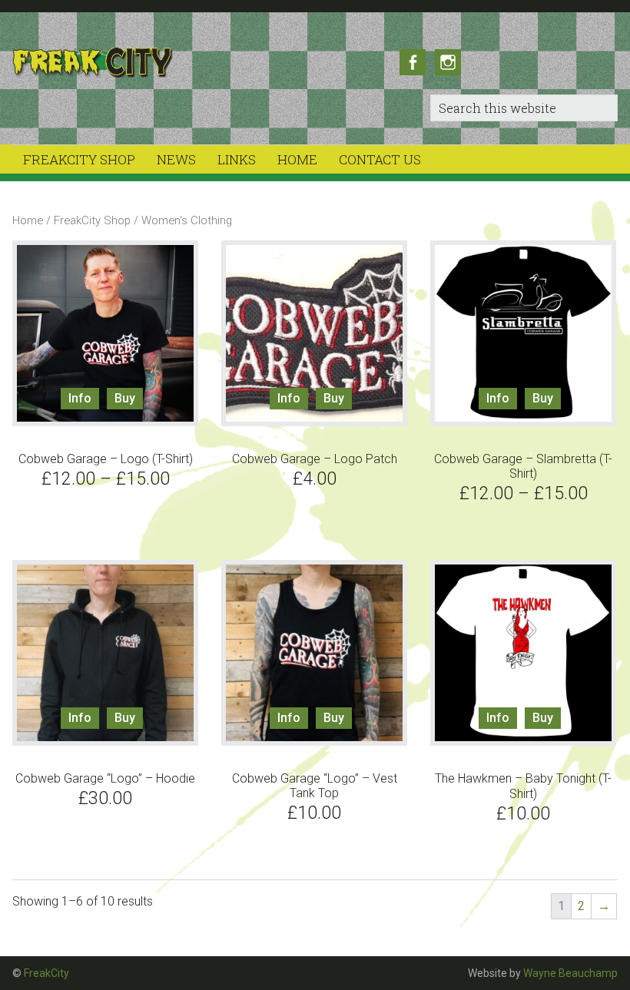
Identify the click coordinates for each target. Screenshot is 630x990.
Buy (124, 398)
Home (27, 220)
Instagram (448, 62)
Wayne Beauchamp (570, 973)
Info (79, 398)
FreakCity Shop (92, 220)
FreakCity (121, 62)
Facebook (413, 62)
